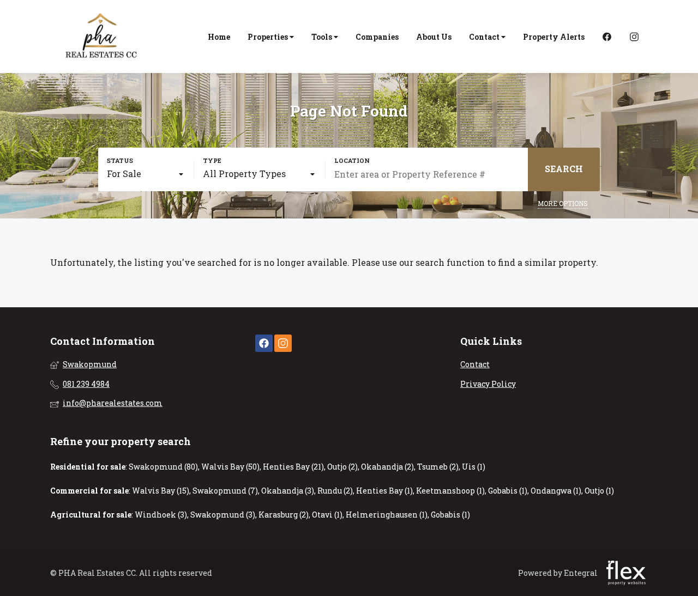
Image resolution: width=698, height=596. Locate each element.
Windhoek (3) (161, 514)
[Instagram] (634, 37)
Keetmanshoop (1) (450, 490)
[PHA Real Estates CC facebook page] (264, 343)
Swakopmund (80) (163, 466)
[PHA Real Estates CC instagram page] (283, 343)
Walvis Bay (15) (160, 490)
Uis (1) (473, 466)
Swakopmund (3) (222, 514)
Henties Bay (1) (384, 490)
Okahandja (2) (387, 466)
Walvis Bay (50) (230, 466)
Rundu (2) (335, 490)
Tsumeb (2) (438, 466)
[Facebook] (607, 37)
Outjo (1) (599, 490)
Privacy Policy (488, 384)
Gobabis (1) (507, 490)
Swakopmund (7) (225, 490)
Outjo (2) (342, 466)
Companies (377, 37)
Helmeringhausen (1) (387, 514)
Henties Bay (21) (293, 466)
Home (219, 37)
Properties (269, 37)
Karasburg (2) (283, 514)
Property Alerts (554, 37)
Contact (485, 37)
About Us (434, 37)
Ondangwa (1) (556, 490)
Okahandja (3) (287, 490)
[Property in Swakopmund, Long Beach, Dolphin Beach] (102, 36)
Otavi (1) (327, 514)
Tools (322, 37)
